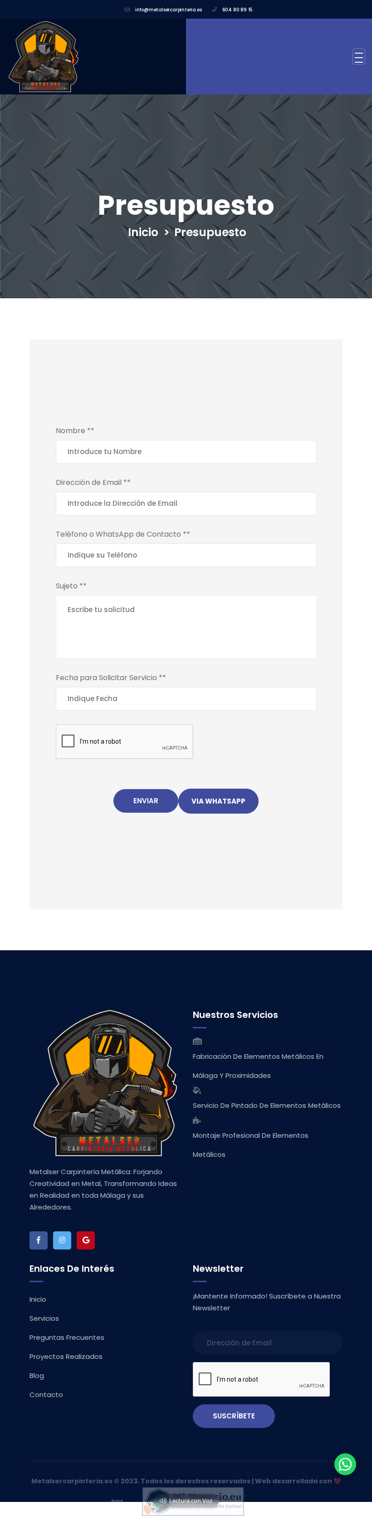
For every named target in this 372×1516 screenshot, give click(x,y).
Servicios (44, 1318)
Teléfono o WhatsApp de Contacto (123, 534)
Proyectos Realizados (66, 1356)
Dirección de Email (93, 482)
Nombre (75, 430)
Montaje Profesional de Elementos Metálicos (250, 1145)
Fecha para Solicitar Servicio (111, 677)
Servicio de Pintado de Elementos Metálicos (267, 1105)
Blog (36, 1375)
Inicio (143, 232)
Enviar (145, 800)
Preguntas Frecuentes (66, 1337)
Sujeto (71, 586)
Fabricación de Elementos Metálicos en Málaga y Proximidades (258, 1066)
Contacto (46, 1394)
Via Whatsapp (218, 801)
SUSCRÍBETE (234, 1416)
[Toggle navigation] (358, 56)
